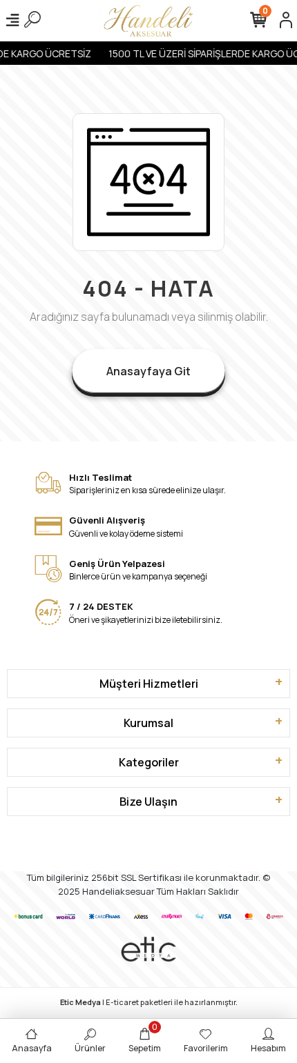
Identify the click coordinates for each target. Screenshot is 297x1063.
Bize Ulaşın (148, 801)
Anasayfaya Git (148, 371)
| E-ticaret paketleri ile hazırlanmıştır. (149, 1002)
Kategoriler (149, 762)
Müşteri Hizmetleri (148, 683)
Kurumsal (148, 723)
